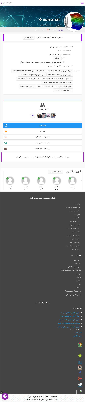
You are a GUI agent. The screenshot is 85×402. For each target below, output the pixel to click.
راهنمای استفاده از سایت (73, 246)
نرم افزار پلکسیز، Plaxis (27, 86)
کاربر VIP (42, 131)
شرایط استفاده (76, 232)
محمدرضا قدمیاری (72, 187)
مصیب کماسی (10, 187)
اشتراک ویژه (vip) (75, 221)
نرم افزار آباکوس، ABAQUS (63, 90)
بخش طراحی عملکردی (74, 267)
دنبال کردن (42, 125)
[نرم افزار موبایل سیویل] (80, 356)
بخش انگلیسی (78, 336)
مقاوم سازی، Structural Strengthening (32, 75)
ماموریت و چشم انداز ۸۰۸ (72, 207)
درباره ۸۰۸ (77, 204)
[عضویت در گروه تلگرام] (80, 385)
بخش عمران (77, 260)
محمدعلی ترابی (57, 187)
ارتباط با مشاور (28, 37)
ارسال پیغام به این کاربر (42, 137)
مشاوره (36, 30)
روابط (42, 30)
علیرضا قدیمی (26, 187)
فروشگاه (79, 277)
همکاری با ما (76, 218)
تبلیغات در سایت (75, 249)
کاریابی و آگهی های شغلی (73, 295)
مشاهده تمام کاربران (55, 171)
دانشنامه (78, 287)
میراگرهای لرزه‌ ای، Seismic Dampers (59, 71)
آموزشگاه (78, 274)
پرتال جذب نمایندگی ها (73, 235)
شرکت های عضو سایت (73, 228)
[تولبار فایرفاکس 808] (80, 351)
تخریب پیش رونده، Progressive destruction (57, 78)
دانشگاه (57, 58)
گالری (79, 284)
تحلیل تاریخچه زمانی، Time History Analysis (57, 82)
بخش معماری (77, 263)
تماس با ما (77, 214)
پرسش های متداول (74, 242)
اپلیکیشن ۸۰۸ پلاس (74, 211)
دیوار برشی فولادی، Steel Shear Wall (59, 75)
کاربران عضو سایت (75, 225)
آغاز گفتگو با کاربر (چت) (43, 143)
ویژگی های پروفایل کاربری (42, 148)
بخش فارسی (78, 332)
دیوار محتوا (52, 30)
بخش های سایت (76, 255)
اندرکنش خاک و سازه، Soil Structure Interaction (28, 71)
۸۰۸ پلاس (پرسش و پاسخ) (73, 291)
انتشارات (78, 281)
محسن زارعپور (41, 187)
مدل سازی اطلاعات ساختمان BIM (71, 270)
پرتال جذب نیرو (75, 239)
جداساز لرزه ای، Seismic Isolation (28, 78)
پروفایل (60, 30)
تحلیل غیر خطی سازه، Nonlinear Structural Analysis (54, 86)
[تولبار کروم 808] (80, 345)
